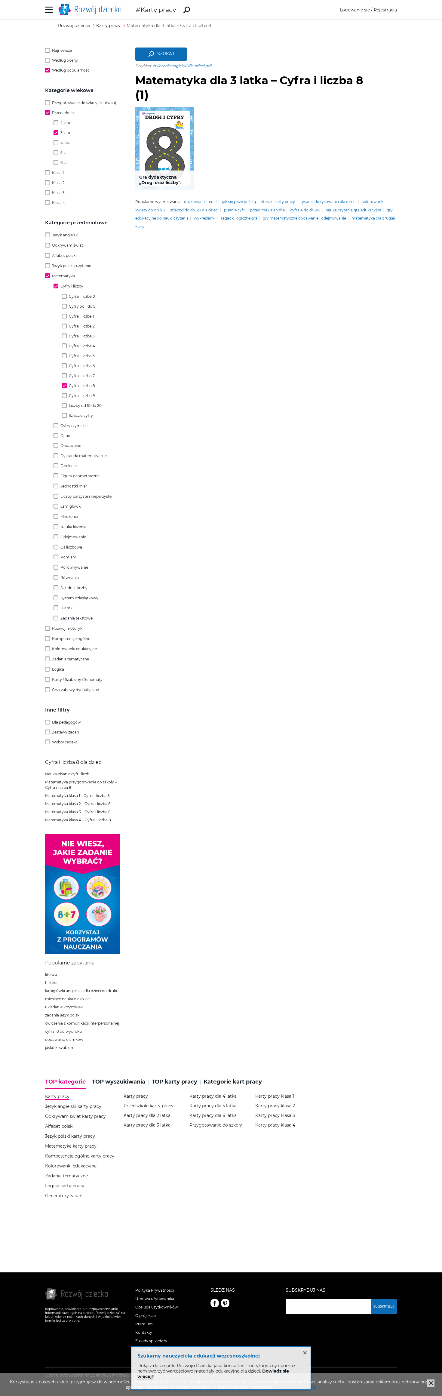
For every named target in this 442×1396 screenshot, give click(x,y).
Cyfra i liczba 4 (82, 346)
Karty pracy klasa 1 (274, 1096)
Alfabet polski (64, 255)
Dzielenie (68, 465)
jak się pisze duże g (239, 201)
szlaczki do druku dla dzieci (194, 210)
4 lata (65, 142)
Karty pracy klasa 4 (275, 1125)
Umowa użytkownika (154, 1298)
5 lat (64, 152)
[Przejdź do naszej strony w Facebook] (214, 1303)
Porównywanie (74, 567)
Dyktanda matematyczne (83, 456)
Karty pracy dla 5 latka (212, 1105)
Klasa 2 (58, 182)
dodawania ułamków (64, 1039)
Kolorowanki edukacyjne (74, 649)
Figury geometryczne (80, 476)
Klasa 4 (58, 202)
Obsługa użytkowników (156, 1307)
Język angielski (65, 235)
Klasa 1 (58, 173)
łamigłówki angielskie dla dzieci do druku (81, 991)
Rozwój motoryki (67, 628)
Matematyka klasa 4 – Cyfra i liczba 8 (78, 820)
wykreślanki (204, 218)
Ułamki (66, 608)
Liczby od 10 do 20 (85, 405)
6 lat (64, 162)
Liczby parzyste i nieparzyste (86, 496)
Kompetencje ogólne (71, 638)
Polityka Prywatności (154, 1290)
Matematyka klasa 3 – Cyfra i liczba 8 (78, 812)
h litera (51, 982)
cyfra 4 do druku (305, 210)
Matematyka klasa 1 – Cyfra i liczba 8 (77, 795)
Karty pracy (158, 10)
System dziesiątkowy (79, 598)
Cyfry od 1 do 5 (82, 306)
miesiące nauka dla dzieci (68, 999)
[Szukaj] (186, 9)
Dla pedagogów (66, 722)
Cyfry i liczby (71, 286)
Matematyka (63, 276)
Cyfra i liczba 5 (82, 356)
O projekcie (145, 1315)
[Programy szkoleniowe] (82, 952)
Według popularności (71, 70)
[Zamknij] (430, 1383)
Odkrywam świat (67, 245)
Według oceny (65, 60)
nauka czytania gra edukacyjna (353, 210)
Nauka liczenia (73, 526)
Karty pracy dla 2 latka (147, 1115)
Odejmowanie (73, 537)
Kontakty (143, 1332)
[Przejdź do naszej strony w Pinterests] (225, 1303)
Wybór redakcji (65, 742)
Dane (65, 435)
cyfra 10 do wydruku (63, 1031)
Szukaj (165, 54)
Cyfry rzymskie (73, 425)
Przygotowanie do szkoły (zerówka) (84, 102)
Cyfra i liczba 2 (82, 326)
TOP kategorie (65, 1082)
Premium (144, 1324)
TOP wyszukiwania (118, 1082)
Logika (58, 669)
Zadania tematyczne (70, 659)
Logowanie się (355, 10)
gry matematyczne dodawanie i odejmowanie (304, 218)
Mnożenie (69, 516)
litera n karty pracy (278, 201)
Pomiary (68, 557)
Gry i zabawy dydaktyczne (75, 689)
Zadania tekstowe (76, 618)
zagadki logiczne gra (239, 218)
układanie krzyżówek (64, 1007)
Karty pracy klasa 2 (275, 1105)
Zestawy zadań (65, 732)
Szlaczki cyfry (81, 415)
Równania (69, 577)
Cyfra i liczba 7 (82, 376)
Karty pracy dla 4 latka (213, 1096)
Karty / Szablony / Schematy (77, 679)
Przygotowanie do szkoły (215, 1125)
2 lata (65, 123)
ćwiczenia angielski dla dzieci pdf (182, 65)
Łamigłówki (70, 506)
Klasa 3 (58, 192)
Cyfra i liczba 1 (81, 316)
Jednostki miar (73, 486)
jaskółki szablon (59, 1047)
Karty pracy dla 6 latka (213, 1115)
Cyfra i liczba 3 (82, 336)
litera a (51, 974)
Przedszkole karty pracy (148, 1105)
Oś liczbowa (71, 547)
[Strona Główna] (91, 10)
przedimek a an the (267, 210)
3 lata (65, 133)
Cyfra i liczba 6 (82, 366)
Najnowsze (62, 50)
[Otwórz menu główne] (49, 10)
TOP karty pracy (174, 1082)
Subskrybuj (383, 1306)
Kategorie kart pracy (233, 1082)
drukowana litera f (200, 201)
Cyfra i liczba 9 (82, 395)
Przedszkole (63, 112)
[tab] (67, 1084)
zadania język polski (62, 1015)
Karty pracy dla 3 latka (147, 1125)
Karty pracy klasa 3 (275, 1115)
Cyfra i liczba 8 (82, 385)
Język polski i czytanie (71, 265)
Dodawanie (70, 445)
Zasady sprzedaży (151, 1341)
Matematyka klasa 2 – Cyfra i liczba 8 (78, 803)
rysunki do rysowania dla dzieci (328, 201)
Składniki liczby (73, 588)
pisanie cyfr (234, 210)
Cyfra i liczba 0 (82, 296)
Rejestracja (385, 10)
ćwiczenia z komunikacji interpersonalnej (82, 1023)
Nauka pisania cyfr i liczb (67, 774)
